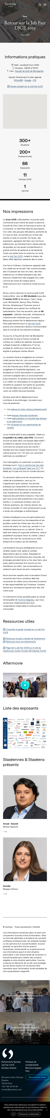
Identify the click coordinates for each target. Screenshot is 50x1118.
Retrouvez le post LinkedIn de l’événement (25, 638)
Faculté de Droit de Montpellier (29, 71)
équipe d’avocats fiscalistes (24, 415)
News (25, 16)
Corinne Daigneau (26, 600)
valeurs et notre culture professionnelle (29, 409)
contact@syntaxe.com (11, 1089)
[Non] (47, 1110)
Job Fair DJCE (16, 256)
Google (27, 80)
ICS (34, 80)
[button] (45, 4)
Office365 (18, 80)
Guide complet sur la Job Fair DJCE (26, 86)
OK (13, 1114)
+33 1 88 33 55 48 (9, 1086)
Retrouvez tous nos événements (21, 641)
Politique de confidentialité (29, 1114)
